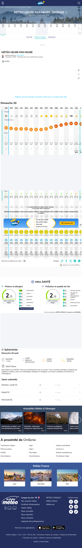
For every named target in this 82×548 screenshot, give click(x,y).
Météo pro (50, 504)
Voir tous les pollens (26, 308)
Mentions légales (11, 535)
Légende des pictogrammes (32, 521)
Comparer (52, 37)
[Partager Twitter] (70, 261)
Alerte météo (26, 508)
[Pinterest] (71, 512)
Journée (29, 37)
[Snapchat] (71, 507)
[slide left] (2, 132)
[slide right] (80, 132)
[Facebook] (71, 502)
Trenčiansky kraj (14, 7)
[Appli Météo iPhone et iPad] (44, 528)
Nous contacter (27, 518)
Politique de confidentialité (68, 535)
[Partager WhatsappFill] (79, 261)
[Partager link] (62, 261)
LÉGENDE (7, 61)
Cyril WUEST (20, 55)
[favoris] (66, 12)
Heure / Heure (40, 37)
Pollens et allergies (14, 286)
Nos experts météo (29, 501)
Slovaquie (7, 7)
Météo (2, 7)
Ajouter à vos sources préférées (71, 265)
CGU (19, 535)
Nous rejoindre (27, 514)
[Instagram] (76, 507)
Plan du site (31, 535)
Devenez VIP (68, 223)
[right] (80, 29)
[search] (78, 3)
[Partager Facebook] (66, 261)
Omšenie (29, 7)
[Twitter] (76, 502)
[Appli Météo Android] (58, 528)
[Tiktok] (76, 512)
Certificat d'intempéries (30, 504)
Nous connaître (27, 511)
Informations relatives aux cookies (47, 535)
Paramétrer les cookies (30, 538)
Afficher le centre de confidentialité (50, 538)
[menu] (3, 3)
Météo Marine (51, 501)
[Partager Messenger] (75, 261)
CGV (24, 535)
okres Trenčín (22, 7)
